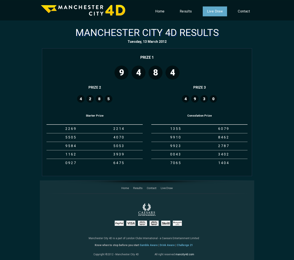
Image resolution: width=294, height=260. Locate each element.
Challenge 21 (185, 245)
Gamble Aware (149, 245)
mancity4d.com (184, 254)
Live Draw (215, 11)
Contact (244, 11)
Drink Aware (167, 245)
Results (186, 11)
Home (160, 11)
